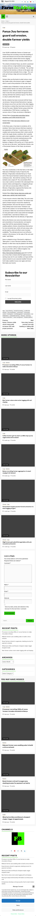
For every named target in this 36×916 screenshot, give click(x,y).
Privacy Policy (14, 913)
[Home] (3, 16)
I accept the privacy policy (14, 298)
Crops (4, 27)
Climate (4, 504)
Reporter (13, 47)
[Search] (33, 16)
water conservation (7, 317)
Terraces (23, 315)
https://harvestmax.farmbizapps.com (13, 253)
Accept (18, 901)
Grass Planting (9, 310)
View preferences (18, 910)
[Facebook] (11, 851)
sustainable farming (14, 315)
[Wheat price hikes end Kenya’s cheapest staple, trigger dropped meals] (18, 801)
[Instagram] (18, 851)
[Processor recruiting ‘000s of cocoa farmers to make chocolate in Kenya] (18, 693)
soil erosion (20, 312)
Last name (8, 286)
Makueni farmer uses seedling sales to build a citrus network (18, 863)
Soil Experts (10, 314)
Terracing (28, 315)
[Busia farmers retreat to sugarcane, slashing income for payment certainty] (18, 765)
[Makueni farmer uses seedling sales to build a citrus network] (18, 729)
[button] (33, 886)
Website (6, 598)
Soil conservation (12, 312)
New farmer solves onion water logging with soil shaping (17, 650)
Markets (8, 362)
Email (6, 292)
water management (18, 317)
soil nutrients (27, 314)
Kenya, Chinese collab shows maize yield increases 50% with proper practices (9, 324)
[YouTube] (14, 851)
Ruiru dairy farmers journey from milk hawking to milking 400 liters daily (26, 324)
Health (4, 814)
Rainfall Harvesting (18, 310)
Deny (18, 905)
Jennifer (13, 369)
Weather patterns (28, 317)
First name (8, 279)
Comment (7, 563)
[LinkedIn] (24, 851)
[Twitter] (21, 851)
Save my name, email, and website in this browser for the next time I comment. (17, 608)
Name (6, 584)
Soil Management (18, 314)
